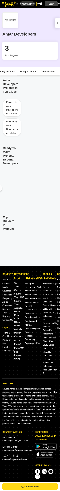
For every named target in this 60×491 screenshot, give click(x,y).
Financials (7, 295)
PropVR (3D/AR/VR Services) (30, 309)
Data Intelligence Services (32, 330)
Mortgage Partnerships (30, 337)
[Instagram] (37, 476)
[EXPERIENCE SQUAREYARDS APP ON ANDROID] (46, 449)
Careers (6, 283)
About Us (6, 279)
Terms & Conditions (7, 334)
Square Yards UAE (19, 295)
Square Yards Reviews (6, 312)
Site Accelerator (32, 302)
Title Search (48, 294)
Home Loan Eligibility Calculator (48, 352)
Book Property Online (18, 355)
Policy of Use (6, 342)
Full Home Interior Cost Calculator (48, 362)
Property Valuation (47, 289)
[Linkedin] (44, 471)
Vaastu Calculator (47, 300)
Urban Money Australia (18, 325)
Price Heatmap (49, 283)
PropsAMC (19, 348)
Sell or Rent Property (25, 4)
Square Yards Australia (18, 304)
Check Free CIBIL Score (48, 343)
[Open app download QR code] (57, 23)
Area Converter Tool (50, 371)
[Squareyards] (9, 4)
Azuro (17, 340)
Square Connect (32, 294)
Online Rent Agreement (48, 332)
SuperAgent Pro (32, 343)
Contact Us (7, 320)
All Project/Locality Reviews (50, 323)
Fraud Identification (8, 349)
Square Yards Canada (17, 286)
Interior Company (18, 334)
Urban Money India (17, 315)
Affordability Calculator (48, 314)
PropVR (17, 344)
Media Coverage (6, 289)
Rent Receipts (49, 338)
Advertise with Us (33, 317)
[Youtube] (50, 471)
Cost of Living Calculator (49, 307)
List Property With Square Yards (33, 289)
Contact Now (31, 486)
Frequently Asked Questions (7, 302)
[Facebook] (37, 471)
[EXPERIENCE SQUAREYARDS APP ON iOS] (44, 457)
